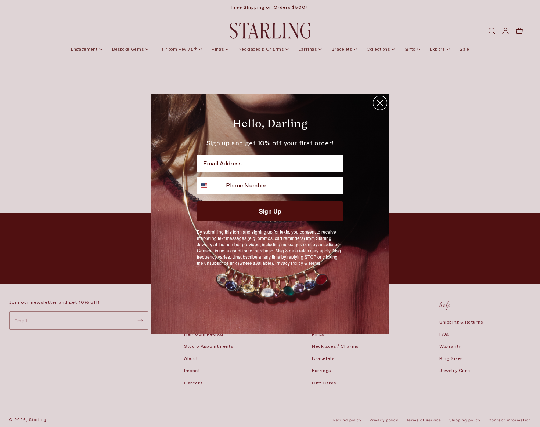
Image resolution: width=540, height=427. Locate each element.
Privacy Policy (289, 263)
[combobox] (209, 186)
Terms (314, 263)
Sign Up (270, 211)
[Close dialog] (380, 102)
